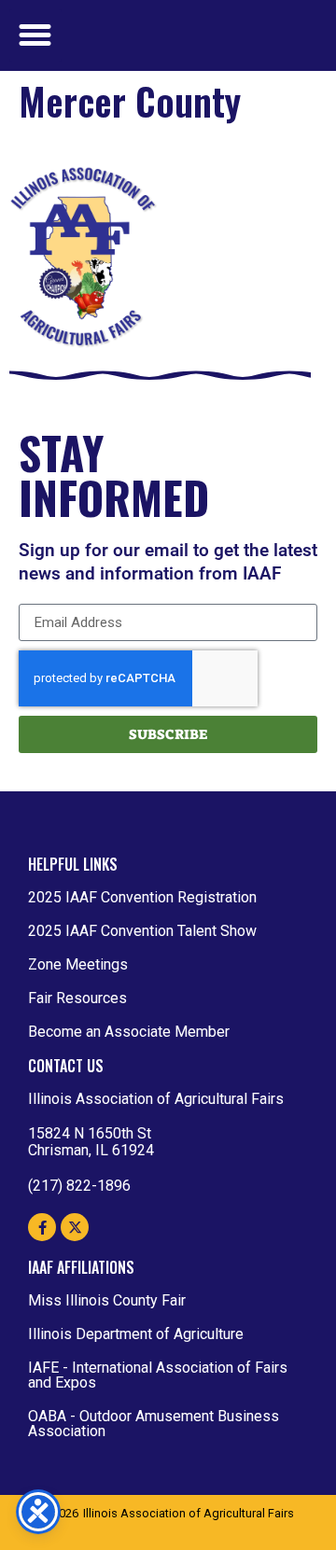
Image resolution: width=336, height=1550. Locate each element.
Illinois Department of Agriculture (136, 1334)
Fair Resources (77, 998)
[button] (35, 35)
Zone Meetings (78, 964)
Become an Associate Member (129, 1031)
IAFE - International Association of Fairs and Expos (157, 1375)
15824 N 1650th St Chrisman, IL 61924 (91, 1141)
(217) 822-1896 (79, 1185)
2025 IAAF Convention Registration (142, 897)
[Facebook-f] (42, 1227)
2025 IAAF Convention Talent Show (142, 931)
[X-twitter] (75, 1227)
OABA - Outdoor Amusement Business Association (153, 1423)
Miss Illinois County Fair (107, 1300)
